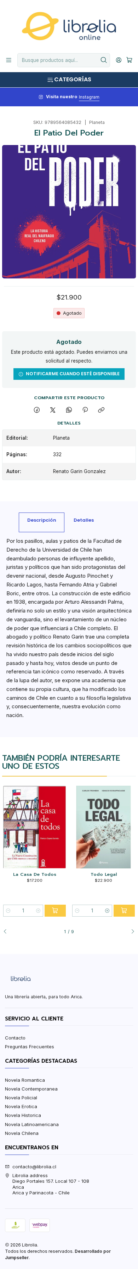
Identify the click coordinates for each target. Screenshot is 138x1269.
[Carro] (129, 60)
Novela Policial (21, 1097)
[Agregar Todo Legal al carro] (124, 911)
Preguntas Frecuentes (29, 1046)
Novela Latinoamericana (32, 1124)
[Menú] (8, 60)
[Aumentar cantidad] (38, 910)
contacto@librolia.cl (34, 1166)
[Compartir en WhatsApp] (68, 410)
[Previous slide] (7, 932)
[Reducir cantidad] (8, 910)
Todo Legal (104, 874)
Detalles (84, 520)
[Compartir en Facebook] (36, 410)
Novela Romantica (25, 1080)
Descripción (41, 520)
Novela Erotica (21, 1106)
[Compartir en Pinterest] (85, 410)
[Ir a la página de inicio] (69, 26)
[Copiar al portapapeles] (101, 410)
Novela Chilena (22, 1133)
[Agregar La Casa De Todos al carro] (55, 911)
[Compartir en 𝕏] (52, 410)
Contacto (15, 1038)
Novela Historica (23, 1115)
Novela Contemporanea (31, 1089)
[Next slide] (130, 932)
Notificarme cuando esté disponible (73, 374)
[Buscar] (104, 60)
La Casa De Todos (34, 874)
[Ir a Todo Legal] (103, 827)
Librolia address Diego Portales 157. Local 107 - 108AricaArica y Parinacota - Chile (50, 1184)
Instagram (89, 97)
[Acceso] (118, 60)
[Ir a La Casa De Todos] (34, 827)
